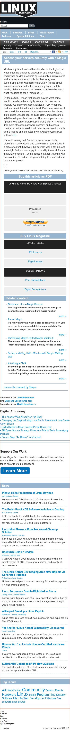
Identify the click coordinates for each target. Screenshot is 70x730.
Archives (6, 36)
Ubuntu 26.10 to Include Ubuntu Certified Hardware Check (33, 645)
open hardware (7, 496)
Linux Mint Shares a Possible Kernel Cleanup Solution (30, 530)
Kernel (14, 535)
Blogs (31, 32)
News (4, 32)
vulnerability (22, 614)
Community (33, 689)
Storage (15, 496)
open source (18, 701)
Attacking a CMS (17, 363)
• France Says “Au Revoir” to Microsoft (20, 437)
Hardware (9, 694)
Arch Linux (5, 555)
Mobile (32, 694)
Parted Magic (15, 319)
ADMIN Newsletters (26, 404)
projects (15, 513)
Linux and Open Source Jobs (18, 400)
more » (62, 316)
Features (17, 32)
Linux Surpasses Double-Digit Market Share (29, 591)
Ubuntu (4, 650)
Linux (10, 594)
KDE (3, 513)
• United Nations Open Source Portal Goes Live (25, 427)
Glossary (6, 728)
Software (7, 48)
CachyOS (13, 555)
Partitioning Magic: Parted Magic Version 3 (31, 338)
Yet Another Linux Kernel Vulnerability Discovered (33, 628)
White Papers (47, 32)
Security (20, 578)
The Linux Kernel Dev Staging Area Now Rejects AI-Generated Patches (34, 573)
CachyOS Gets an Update (18, 552)
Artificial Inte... (6, 578)
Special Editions (25, 36)
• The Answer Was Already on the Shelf (21, 416)
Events (59, 690)
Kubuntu (9, 513)
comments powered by (20, 387)
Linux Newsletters (25, 397)
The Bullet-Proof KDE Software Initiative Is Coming (33, 509)
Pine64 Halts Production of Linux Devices (27, 493)
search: (3, 21)
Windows (51, 698)
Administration (6, 535)
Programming (34, 45)
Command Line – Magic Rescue (25, 304)
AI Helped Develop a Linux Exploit (23, 611)
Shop (42, 36)
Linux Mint (21, 535)
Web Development (34, 698)
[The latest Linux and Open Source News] (59, 52)
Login (66, 52)
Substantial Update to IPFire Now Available (28, 664)
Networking (22, 48)
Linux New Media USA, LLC (59, 728)
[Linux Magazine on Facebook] (53, 52)
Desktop (4, 594)
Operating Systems (55, 45)
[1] (15, 135)
